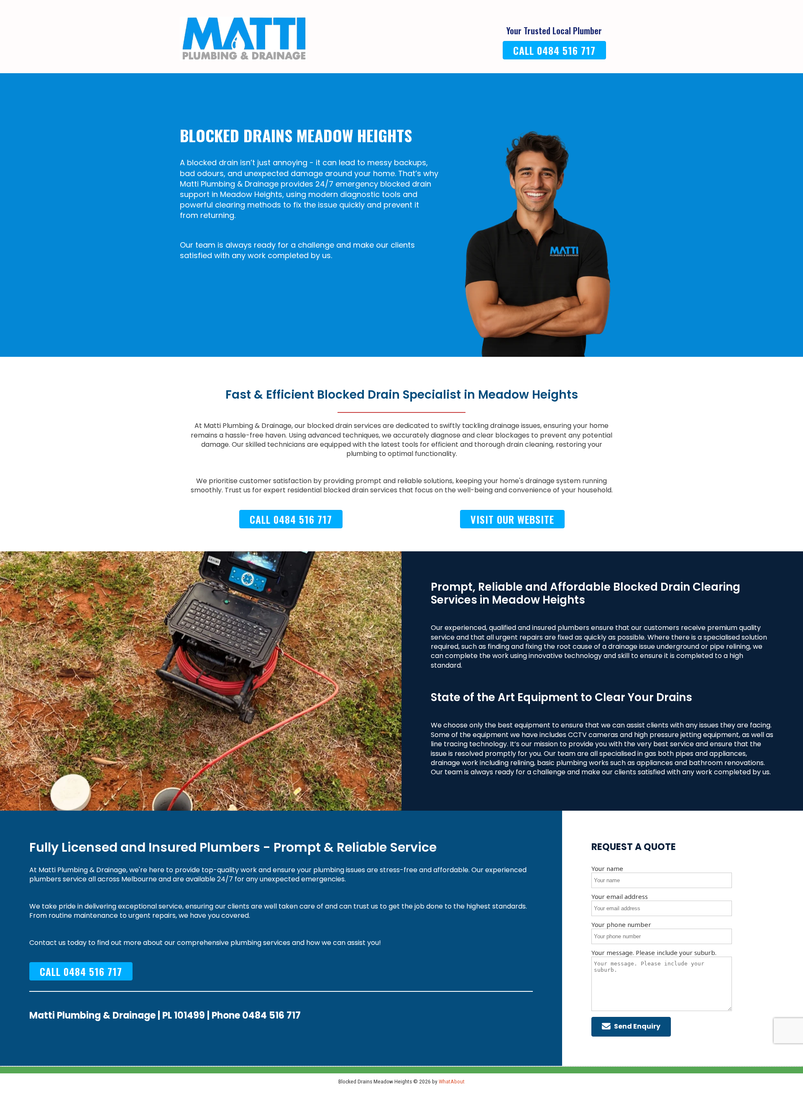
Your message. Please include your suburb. (653, 952)
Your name (607, 868)
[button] (631, 1027)
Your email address (619, 896)
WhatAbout (452, 1081)
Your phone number (621, 924)
